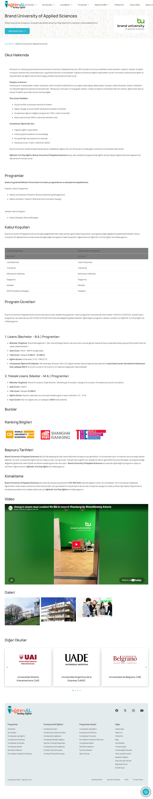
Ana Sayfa (9, 43)
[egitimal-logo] (15, 5)
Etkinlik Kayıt (120, 768)
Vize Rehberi (119, 743)
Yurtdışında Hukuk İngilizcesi (54, 746)
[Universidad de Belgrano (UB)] (125, 667)
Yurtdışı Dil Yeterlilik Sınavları (54, 753)
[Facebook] (116, 710)
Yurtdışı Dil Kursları (50, 729)
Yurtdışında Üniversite (16, 743)
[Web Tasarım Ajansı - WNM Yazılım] (76, 796)
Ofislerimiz (119, 736)
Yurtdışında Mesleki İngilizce (54, 739)
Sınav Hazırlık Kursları (123, 753)
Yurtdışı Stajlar (120, 746)
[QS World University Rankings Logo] (20, 434)
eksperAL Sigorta (121, 757)
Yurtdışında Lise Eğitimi (16, 736)
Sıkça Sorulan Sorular (123, 761)
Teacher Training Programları (54, 743)
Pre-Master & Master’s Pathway (20, 753)
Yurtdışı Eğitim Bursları (123, 750)
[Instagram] (133, 710)
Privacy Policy (138, 779)
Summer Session (85, 750)
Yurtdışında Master (15, 746)
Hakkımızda (119, 729)
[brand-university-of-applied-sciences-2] (58, 614)
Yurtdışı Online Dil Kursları (53, 750)
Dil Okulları (11, 729)
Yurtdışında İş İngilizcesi (52, 736)
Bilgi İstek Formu (121, 764)
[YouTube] (141, 710)
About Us (118, 732)
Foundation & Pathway (16, 739)
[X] (125, 710)
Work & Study (84, 753)
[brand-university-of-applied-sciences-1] (22, 614)
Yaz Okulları (12, 732)
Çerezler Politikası (113, 779)
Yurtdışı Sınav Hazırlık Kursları (55, 732)
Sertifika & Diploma (15, 750)
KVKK (126, 779)
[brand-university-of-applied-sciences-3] (94, 614)
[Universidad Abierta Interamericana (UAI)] (28, 667)
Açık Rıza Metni (97, 779)
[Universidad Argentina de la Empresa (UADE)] (76, 667)
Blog (117, 739)
